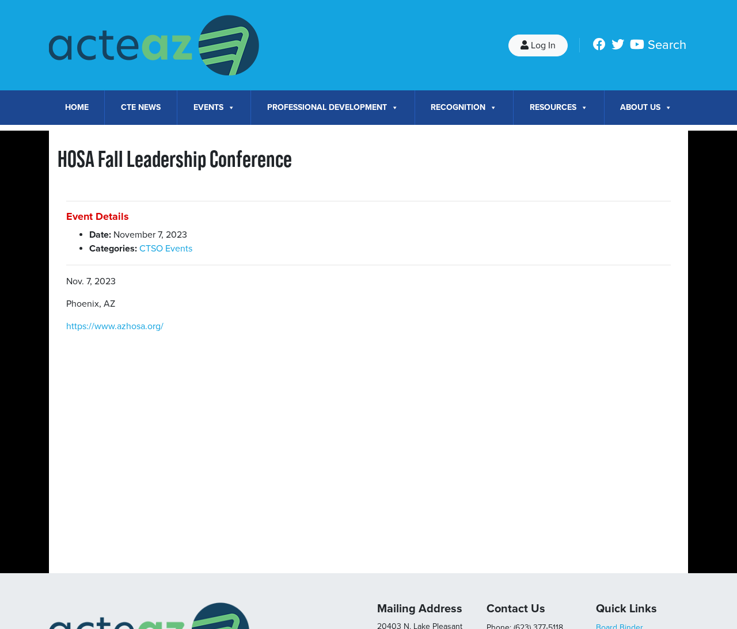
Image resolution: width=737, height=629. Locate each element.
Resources (553, 107)
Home (77, 107)
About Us (640, 107)
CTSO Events (165, 248)
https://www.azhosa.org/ (115, 326)
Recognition (458, 107)
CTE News (141, 107)
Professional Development (327, 107)
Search (667, 44)
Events (208, 107)
